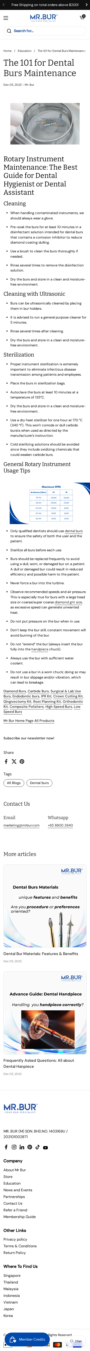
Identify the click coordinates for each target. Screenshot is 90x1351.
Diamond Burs (14, 691)
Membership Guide (19, 1216)
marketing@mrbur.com (21, 825)
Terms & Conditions (20, 1246)
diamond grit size (68, 602)
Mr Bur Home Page (18, 720)
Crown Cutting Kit (68, 696)
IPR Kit (46, 696)
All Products (44, 720)
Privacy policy (15, 1239)
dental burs (74, 531)
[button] (82, 18)
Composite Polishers (27, 706)
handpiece (39, 649)
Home (7, 51)
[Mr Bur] (44, 18)
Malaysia (10, 1288)
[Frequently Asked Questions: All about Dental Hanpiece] (45, 1012)
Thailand (10, 1282)
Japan (8, 1309)
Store (7, 1176)
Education (24, 51)
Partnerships (14, 1196)
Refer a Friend (15, 1210)
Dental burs (39, 783)
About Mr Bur (14, 1170)
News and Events (17, 1190)
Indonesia (11, 1295)
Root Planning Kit (47, 701)
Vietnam (10, 1302)
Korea (8, 1315)
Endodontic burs (25, 696)
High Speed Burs (58, 706)
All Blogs (14, 783)
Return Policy (14, 1252)
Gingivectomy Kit (17, 701)
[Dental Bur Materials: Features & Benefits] (45, 905)
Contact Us (12, 1203)
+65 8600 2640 (60, 825)
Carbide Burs (38, 691)
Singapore (12, 1275)
